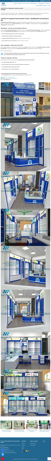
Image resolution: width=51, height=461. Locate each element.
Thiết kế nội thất (33, 3)
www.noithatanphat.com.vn (10, 77)
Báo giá (44, 5)
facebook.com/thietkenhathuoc (11, 78)
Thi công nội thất (41, 3)
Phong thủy (47, 3)
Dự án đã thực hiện (25, 3)
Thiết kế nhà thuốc (40, 9)
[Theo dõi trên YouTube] (28, 451)
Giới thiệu (20, 3)
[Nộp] (49, 1)
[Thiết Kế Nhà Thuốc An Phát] (3, 4)
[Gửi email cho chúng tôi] (24, 451)
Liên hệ (48, 5)
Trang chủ (15, 3)
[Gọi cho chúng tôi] (26, 451)
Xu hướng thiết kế (39, 5)
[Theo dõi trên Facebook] (22, 451)
